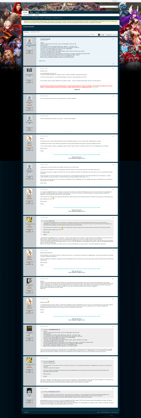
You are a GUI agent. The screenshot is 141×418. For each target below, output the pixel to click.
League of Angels (48, 17)
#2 (113, 68)
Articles (37, 12)
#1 (113, 39)
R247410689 (29, 332)
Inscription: (28, 50)
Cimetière (42, 17)
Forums (25, 12)
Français (26, 412)
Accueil (24, 17)
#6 (113, 164)
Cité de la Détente (34, 17)
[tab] (26, 32)
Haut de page (114, 412)
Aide (98, 412)
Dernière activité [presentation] (35, 31)
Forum (28, 17)
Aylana (29, 142)
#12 (113, 326)
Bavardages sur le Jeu (57, 17)
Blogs (31, 12)
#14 (113, 388)
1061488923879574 (31, 45)
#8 (113, 217)
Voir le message (53, 220)
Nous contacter (105, 412)
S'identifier (114, 1)
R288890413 (29, 171)
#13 (113, 358)
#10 (113, 278)
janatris (29, 394)
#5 (113, 136)
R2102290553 (29, 285)
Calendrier (37, 14)
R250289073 (29, 102)
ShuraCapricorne (30, 224)
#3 (113, 96)
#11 (113, 299)
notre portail (109, 21)
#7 (113, 189)
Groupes (44, 12)
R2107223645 (29, 74)
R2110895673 (29, 122)
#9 (113, 250)
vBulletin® (111, 415)
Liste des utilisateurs (28, 14)
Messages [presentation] (26, 32)
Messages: (28, 53)
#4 (113, 116)
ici (56, 256)
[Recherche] (117, 7)
